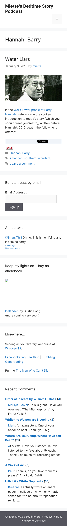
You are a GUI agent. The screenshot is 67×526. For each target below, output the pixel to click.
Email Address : (16, 192)
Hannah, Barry (20, 153)
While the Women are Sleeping (27, 419)
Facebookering (15, 357)
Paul (11, 471)
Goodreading (14, 361)
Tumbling (48, 357)
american (16, 158)
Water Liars (17, 59)
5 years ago (10, 245)
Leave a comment (22, 163)
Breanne (14, 487)
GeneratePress (36, 520)
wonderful (45, 158)
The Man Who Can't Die (32, 370)
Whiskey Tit (13, 348)
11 (17, 440)
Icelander (11, 311)
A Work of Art (15, 465)
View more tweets (12, 248)
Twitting (33, 357)
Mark (11, 425)
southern (30, 158)
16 (46, 481)
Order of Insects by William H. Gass (30, 399)
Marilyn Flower (18, 405)
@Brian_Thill (13, 237)
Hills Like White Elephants (24, 481)
